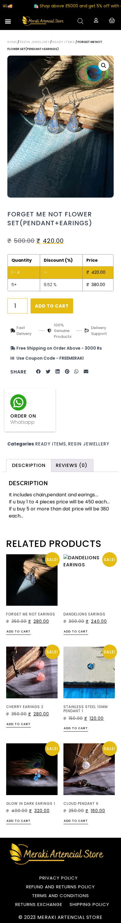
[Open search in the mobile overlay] (80, 21)
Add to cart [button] (18, 632)
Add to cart (52, 306)
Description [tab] (29, 465)
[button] (8, 21)
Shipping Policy (89, 904)
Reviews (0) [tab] (72, 465)
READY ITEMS (63, 42)
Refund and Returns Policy (60, 887)
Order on (23, 416)
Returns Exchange (38, 904)
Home (12, 42)
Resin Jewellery (35, 42)
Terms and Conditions (60, 895)
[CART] (112, 20)
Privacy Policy (58, 878)
